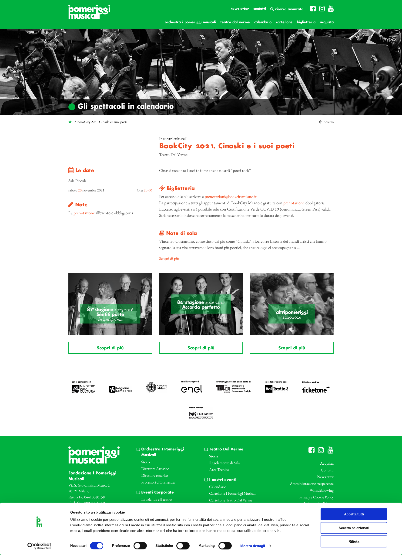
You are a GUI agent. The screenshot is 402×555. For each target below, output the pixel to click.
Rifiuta (353, 541)
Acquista (327, 22)
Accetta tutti (354, 514)
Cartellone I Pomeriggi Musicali (232, 493)
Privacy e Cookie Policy (316, 497)
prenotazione (84, 212)
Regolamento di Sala (224, 462)
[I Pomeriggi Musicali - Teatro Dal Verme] (89, 14)
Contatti (259, 9)
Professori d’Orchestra (158, 482)
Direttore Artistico (155, 468)
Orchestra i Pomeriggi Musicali (190, 22)
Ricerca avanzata (288, 9)
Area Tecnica (219, 469)
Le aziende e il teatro (156, 499)
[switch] (140, 545)
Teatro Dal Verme (235, 22)
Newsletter (240, 9)
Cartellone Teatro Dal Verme (230, 500)
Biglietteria (306, 22)
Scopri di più (169, 258)
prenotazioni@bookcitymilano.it (231, 196)
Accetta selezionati (353, 528)
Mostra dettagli (252, 546)
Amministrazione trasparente (312, 483)
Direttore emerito (154, 475)
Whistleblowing (322, 490)
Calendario (262, 22)
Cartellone (284, 22)
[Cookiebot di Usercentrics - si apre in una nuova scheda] (39, 545)
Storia (145, 461)
